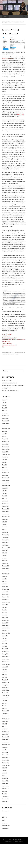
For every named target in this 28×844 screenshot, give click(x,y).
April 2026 (4, 410)
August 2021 (5, 550)
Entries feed (5, 823)
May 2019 (4, 612)
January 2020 (5, 591)
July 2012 (4, 791)
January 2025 (5, 444)
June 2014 (4, 749)
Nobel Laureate (20, 114)
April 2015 (4, 726)
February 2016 (5, 711)
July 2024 (4, 459)
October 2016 (5, 692)
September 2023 (6, 485)
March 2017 (5, 679)
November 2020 (5, 568)
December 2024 (5, 446)
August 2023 (5, 488)
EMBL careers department (8, 58)
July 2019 (4, 607)
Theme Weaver (19, 841)
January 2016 (5, 713)
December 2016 (5, 687)
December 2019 (5, 594)
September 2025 (6, 428)
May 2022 (4, 527)
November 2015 (5, 718)
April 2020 (4, 584)
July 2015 (4, 723)
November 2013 (5, 760)
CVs (3, 346)
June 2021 (4, 555)
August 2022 (5, 519)
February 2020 (5, 589)
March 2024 (5, 470)
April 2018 (4, 646)
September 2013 (6, 765)
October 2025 (5, 426)
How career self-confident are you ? (10, 390)
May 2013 (4, 773)
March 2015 (5, 729)
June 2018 (4, 641)
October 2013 (5, 762)
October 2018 (5, 630)
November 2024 (5, 449)
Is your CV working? (6, 334)
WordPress (19, 839)
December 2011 (5, 799)
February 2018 (5, 651)
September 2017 (6, 664)
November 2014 (5, 739)
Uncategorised (10, 352)
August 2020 (5, 576)
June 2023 (4, 493)
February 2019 (5, 620)
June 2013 (4, 770)
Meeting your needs (6, 388)
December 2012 (5, 783)
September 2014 (6, 744)
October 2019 (5, 599)
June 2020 (4, 578)
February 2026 (5, 415)
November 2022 (5, 511)
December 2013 (5, 757)
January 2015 (5, 734)
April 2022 (4, 529)
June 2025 (4, 433)
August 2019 (5, 604)
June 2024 (4, 462)
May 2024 (4, 464)
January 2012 (5, 796)
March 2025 (5, 439)
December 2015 (5, 716)
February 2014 (5, 755)
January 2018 (5, 654)
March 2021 (5, 560)
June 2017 (4, 672)
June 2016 (4, 703)
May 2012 (4, 793)
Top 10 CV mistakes (7, 343)
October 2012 (5, 788)
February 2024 (5, 472)
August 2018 (5, 635)
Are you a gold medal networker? (9, 383)
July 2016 (4, 700)
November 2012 (5, 786)
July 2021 (4, 553)
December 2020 (5, 565)
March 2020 (5, 586)
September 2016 (6, 695)
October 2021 (5, 545)
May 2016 (4, 705)
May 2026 (4, 407)
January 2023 (5, 506)
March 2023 (5, 501)
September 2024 (6, 454)
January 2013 (5, 780)
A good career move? (7, 380)
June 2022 (4, 524)
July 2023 (4, 490)
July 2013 (4, 767)
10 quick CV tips (6, 336)
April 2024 (4, 467)
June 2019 (4, 609)
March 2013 (5, 778)
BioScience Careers (14, 7)
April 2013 (4, 775)
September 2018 (6, 633)
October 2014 (5, 742)
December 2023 (5, 477)
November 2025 (5, 423)
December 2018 (5, 625)
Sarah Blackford (6, 354)
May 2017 (4, 674)
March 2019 (5, 617)
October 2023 (5, 483)
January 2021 (5, 563)
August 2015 (5, 721)
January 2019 (5, 622)
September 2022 (6, 516)
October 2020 (5, 571)
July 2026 (4, 402)
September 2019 (6, 602)
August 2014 (5, 747)
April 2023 (4, 498)
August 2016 (5, 698)
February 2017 (5, 682)
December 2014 (5, 736)
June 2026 (4, 405)
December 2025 (5, 420)
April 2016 (4, 708)
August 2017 (5, 666)
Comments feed (5, 825)
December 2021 (5, 540)
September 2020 (6, 573)
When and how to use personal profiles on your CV (13, 339)
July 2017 (4, 669)
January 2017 (5, 685)
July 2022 (4, 521)
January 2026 (5, 418)
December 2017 (5, 656)
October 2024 (5, 451)
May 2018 (4, 643)
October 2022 (5, 514)
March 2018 (5, 648)
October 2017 (5, 661)
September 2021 (6, 547)
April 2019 (4, 615)
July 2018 (4, 638)
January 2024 (5, 475)
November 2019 (5, 597)
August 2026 (5, 400)
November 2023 (5, 480)
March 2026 (5, 413)
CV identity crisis (6, 341)
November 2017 (5, 659)
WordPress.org (5, 828)
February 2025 (5, 441)
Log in (3, 820)
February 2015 (5, 731)
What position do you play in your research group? (13, 385)
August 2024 (5, 457)
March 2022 (5, 532)
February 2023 (5, 503)
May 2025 (4, 436)
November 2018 (5, 628)
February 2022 (5, 534)
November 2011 (5, 801)
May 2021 (4, 558)
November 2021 (5, 542)
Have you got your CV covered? (9, 345)
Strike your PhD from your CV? (9, 337)
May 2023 (4, 496)
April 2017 (4, 677)
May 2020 (4, 581)
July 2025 (4, 431)
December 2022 (5, 508)
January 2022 (5, 537)
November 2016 (5, 690)
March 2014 (5, 752)
